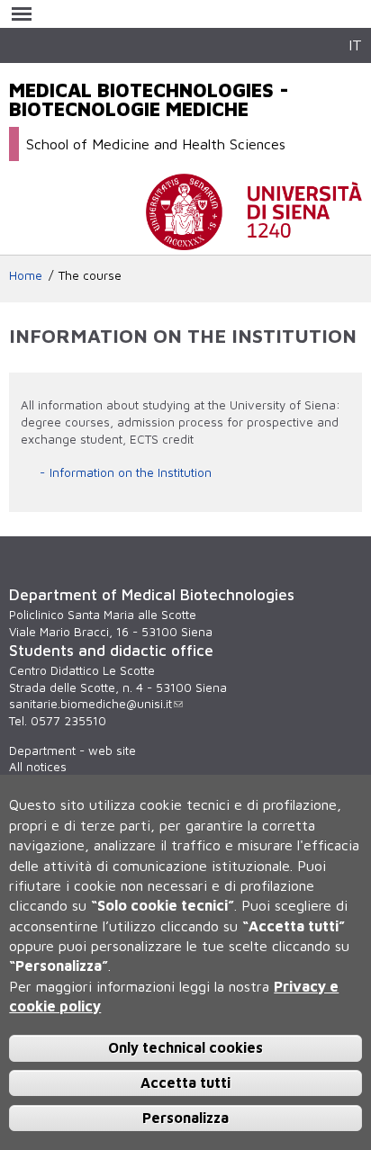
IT (355, 44)
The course (90, 275)
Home (25, 275)
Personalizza (185, 1118)
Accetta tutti (185, 1082)
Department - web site (72, 750)
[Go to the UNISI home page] (254, 241)
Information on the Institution (131, 472)
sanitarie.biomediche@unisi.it (90, 703)
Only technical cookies (185, 1047)
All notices (38, 766)
